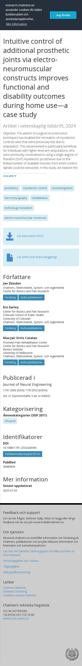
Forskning (10, 297)
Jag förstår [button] (63, 15)
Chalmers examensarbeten (19, 595)
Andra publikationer (31, 297)
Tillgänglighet (11, 566)
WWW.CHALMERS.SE (16, 618)
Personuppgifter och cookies (21, 561)
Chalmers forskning (15, 591)
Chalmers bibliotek (14, 587)
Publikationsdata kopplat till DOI (22, 454)
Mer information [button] (16, 24)
